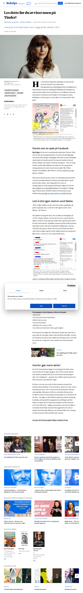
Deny (41, 306)
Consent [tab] (18, 290)
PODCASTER (21, 3)
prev (6, 443)
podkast (38, 188)
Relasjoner (20, 93)
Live (36, 3)
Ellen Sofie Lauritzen (10, 95)
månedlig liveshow (51, 188)
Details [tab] (42, 290)
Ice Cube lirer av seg (66, 170)
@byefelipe (57, 87)
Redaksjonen (15, 81)
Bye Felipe (36, 152)
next (77, 443)
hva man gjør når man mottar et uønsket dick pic (55, 193)
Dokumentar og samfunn (11, 22)
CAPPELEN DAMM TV (28, 3)
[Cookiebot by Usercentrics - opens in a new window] (68, 286)
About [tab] (65, 290)
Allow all (64, 306)
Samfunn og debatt (25, 22)
